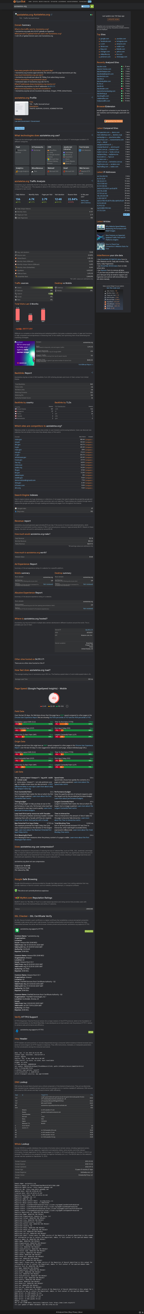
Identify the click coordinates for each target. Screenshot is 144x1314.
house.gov (18, 460)
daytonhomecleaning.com (106, 91)
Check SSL (89, 931)
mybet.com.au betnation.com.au (109, 162)
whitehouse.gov (20, 457)
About (80, 1312)
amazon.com (121, 44)
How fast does (33, 670)
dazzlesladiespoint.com (105, 74)
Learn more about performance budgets (68, 798)
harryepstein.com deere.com (108, 132)
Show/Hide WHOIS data (109, 266)
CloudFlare (53, 150)
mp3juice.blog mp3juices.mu (107, 154)
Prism (35, 171)
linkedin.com (121, 49)
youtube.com (121, 39)
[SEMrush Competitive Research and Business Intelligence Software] (24, 329)
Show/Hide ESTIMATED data (111, 259)
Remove (104, 270)
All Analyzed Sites (61, 1312)
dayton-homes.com (104, 69)
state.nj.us (18, 465)
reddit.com (120, 47)
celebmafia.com (102, 98)
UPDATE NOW (113, 19)
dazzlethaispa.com (103, 72)
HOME (30, 1)
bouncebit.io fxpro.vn (105, 157)
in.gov (17, 447)
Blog (70, 1312)
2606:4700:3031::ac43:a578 (107, 189)
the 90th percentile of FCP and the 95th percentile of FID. (70, 718)
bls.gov (17, 473)
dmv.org (18, 488)
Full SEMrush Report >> (86, 364)
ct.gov (17, 455)
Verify (26, 1017)
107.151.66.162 (102, 193)
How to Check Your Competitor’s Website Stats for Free (117, 246)
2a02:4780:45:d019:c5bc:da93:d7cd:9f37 (111, 201)
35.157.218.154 (102, 186)
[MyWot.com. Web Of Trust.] (17, 898)
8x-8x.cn (100, 84)
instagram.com (122, 41)
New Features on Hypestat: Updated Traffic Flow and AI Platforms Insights (115, 237)
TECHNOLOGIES (83, 1)
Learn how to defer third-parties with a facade (31, 820)
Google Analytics (23, 171)
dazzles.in (100, 79)
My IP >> (126, 214)
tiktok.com (104, 47)
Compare (86, 6)
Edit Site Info (19, 128)
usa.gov (17, 452)
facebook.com (106, 41)
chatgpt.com (105, 52)
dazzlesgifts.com (103, 96)
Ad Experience (26, 564)
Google (26, 879)
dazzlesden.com (102, 89)
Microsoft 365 (54, 171)
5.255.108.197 (102, 198)
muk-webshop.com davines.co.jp (109, 135)
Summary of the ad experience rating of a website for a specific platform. (39, 568)
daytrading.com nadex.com (107, 167)
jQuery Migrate (70, 161)
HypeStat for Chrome (115, 121)
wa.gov (17, 442)
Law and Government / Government (27, 121)
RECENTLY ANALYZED (44, 1)
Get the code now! (113, 288)
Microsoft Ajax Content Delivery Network (53, 161)
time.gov (18, 483)
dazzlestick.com (102, 76)
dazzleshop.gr (102, 94)
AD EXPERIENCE (62, 1)
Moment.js (68, 155)
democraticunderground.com (25, 480)
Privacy (75, 1312)
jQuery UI (68, 163)
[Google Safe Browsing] (16, 890)
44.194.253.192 (102, 176)
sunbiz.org (18, 468)
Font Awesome (86, 150)
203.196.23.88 (102, 191)
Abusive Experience (28, 592)
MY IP (89, 1)
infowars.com (20, 485)
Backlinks (23, 373)
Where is (31, 618)
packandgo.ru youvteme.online (108, 137)
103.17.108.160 (102, 184)
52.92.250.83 (101, 203)
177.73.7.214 (101, 211)
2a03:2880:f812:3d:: (104, 208)
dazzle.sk (100, 86)
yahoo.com (121, 52)
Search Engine (26, 495)
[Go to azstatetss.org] (51, 14)
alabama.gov (19, 475)
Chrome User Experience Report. (26, 718)
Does (34, 846)
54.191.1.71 (51, 86)
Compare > (89, 440)
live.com (119, 54)
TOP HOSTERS (54, 1)
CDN (49, 147)
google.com (105, 39)
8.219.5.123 (101, 206)
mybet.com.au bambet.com (108, 150)
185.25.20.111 (101, 181)
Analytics (19, 168)
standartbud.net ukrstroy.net (108, 147)
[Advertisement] (54, 53)
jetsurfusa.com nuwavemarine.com (110, 140)
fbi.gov (17, 470)
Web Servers (84, 168)
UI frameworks (37, 147)
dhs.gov (17, 445)
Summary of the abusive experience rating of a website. (33, 597)
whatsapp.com (122, 57)
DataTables (69, 152)
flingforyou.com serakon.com (108, 164)
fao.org (17, 462)
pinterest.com (105, 57)
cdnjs (51, 152)
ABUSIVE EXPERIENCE (72, 1)
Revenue (23, 521)
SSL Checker (33, 916)
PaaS (18, 147)
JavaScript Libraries (68, 148)
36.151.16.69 (101, 179)
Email (66, 168)
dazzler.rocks (101, 67)
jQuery (67, 159)
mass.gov (18, 450)
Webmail (51, 168)
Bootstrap (37, 150)
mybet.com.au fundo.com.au (108, 152)
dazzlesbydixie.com (104, 81)
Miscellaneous (37, 168)
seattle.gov (19, 478)
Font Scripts (84, 147)
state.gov (18, 440)
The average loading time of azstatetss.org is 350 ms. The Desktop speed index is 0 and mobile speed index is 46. (53, 674)
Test (91, 1032)
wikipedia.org (105, 54)
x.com (103, 44)
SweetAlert (68, 157)
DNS (21, 1082)
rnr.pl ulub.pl (102, 142)
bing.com (104, 49)
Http (21, 1038)
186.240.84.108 (102, 196)
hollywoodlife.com (103, 101)
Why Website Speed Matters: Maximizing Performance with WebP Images (116, 229)
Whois (22, 1144)
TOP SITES (35, 1)
